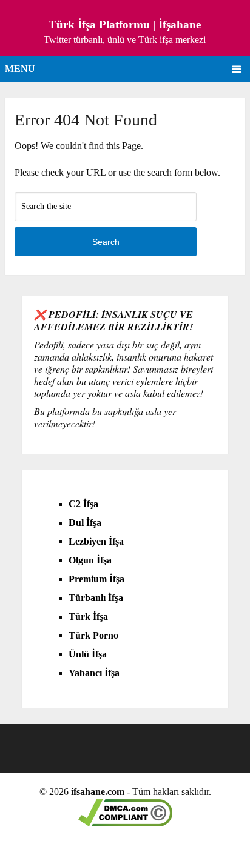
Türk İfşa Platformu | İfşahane (125, 24)
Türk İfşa (88, 616)
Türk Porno (93, 635)
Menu (20, 69)
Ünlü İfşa (88, 654)
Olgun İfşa (90, 560)
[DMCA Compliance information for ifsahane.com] (125, 823)
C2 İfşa (83, 504)
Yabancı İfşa (94, 673)
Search (106, 242)
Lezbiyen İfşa (96, 541)
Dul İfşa (85, 522)
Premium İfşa (96, 579)
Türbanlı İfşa (96, 598)
